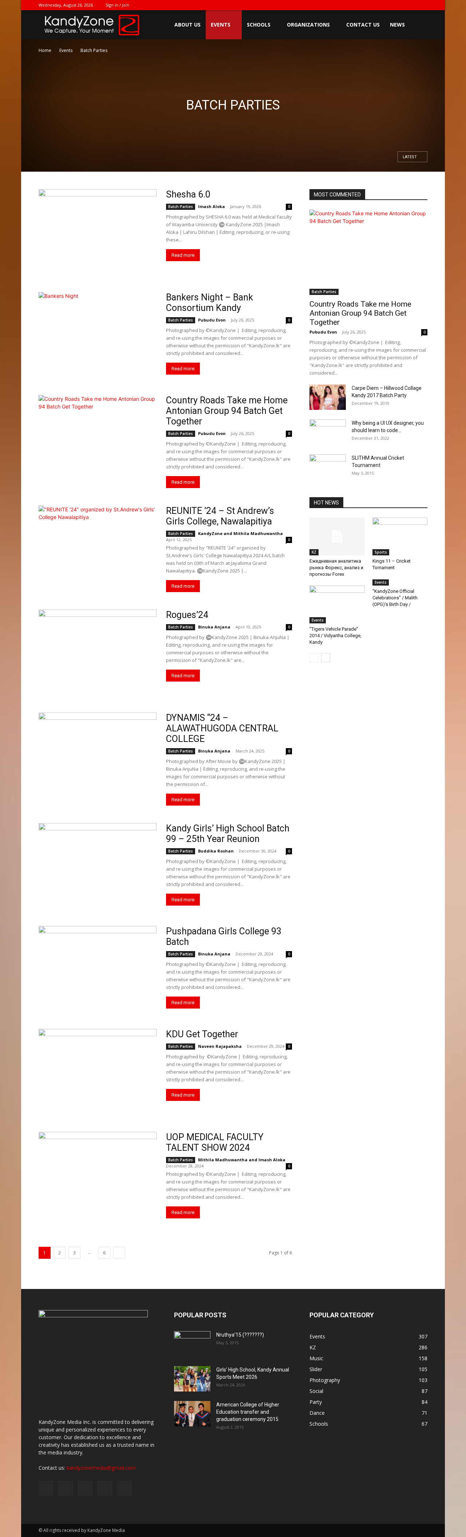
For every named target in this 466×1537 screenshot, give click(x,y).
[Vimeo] (397, 5)
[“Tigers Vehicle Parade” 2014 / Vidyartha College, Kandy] (337, 604)
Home (45, 50)
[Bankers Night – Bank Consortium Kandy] (98, 335)
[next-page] (119, 1253)
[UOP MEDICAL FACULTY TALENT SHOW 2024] (98, 1174)
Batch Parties (180, 206)
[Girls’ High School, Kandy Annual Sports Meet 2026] (192, 1379)
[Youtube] (421, 5)
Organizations (308, 24)
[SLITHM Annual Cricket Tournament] (327, 466)
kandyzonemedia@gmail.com (101, 1467)
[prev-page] (314, 657)
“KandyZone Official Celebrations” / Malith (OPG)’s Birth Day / (395, 597)
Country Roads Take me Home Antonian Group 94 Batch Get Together (227, 411)
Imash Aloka (211, 206)
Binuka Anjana (214, 627)
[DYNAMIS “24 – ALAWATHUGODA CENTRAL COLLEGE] (98, 755)
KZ (314, 552)
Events (220, 24)
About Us (187, 24)
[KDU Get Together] (98, 1071)
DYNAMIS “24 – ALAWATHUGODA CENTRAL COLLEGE (222, 728)
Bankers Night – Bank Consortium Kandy (209, 302)
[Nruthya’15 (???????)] (192, 1344)
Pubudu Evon (212, 320)
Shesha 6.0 (188, 194)
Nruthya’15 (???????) (240, 1335)
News (397, 24)
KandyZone (210, 533)
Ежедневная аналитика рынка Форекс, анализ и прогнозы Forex (336, 567)
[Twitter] (385, 5)
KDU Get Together (202, 1034)
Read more (182, 255)
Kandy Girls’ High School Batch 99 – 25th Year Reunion (227, 833)
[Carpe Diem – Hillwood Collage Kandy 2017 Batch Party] (327, 397)
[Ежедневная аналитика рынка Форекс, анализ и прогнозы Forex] (337, 536)
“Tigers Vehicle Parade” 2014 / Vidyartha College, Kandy (335, 635)
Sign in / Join (117, 5)
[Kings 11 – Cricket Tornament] (400, 536)
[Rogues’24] (98, 652)
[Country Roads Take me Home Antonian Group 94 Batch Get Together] (98, 437)
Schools (258, 24)
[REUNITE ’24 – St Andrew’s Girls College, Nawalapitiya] (98, 548)
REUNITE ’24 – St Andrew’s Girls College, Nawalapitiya (220, 516)
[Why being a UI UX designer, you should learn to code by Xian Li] (327, 432)
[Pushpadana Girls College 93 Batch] (98, 968)
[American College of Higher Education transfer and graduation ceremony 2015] (192, 1413)
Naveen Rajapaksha (220, 1046)
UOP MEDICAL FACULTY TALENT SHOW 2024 (215, 1142)
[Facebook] (373, 5)
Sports (381, 552)
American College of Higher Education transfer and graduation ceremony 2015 (247, 1412)
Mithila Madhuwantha (258, 533)
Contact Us (363, 24)
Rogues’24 (187, 615)
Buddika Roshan (216, 851)
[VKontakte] (409, 5)
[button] (418, 25)
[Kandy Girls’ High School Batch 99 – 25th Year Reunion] (98, 866)
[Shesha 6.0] (98, 232)
